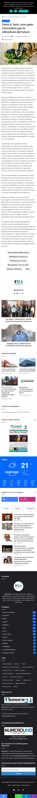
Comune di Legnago (19, 670)
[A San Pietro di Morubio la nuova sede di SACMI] (27, 362)
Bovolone (16, 664)
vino (28, 269)
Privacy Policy (16, 785)
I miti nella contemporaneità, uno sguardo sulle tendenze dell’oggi (24, 517)
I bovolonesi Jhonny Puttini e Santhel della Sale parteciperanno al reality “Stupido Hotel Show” (24, 560)
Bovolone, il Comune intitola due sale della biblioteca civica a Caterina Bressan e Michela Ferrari (23, 527)
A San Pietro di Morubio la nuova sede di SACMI (27, 370)
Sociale (5, 622)
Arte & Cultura (7, 634)
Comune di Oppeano (7, 673)
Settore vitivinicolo (15, 269)
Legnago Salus (27, 680)
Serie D (16, 686)
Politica (5, 637)
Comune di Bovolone (27, 667)
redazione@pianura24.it (8, 716)
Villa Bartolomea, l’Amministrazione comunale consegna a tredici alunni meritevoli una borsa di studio (24, 549)
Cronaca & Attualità (13, 17)
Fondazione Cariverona (18, 257)
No (16, 11)
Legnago (18, 680)
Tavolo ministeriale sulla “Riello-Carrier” (9, 370)
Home (5, 17)
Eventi (4, 631)
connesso (12, 412)
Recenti (17, 508)
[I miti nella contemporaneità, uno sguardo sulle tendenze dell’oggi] (7, 517)
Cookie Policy (26, 785)
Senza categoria (8, 640)
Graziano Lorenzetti (7, 680)
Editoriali (5, 643)
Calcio (23, 664)
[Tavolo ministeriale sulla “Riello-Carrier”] (10, 362)
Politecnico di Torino (18, 261)
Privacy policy (23, 11)
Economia (23, 17)
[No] (35, 7)
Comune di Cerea (7, 670)
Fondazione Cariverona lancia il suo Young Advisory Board (26, 390)
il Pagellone (6, 646)
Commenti (30, 508)
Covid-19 (4, 677)
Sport (4, 628)
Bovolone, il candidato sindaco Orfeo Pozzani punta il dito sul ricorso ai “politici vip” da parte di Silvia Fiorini (24, 538)
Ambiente (6, 625)
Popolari (6, 508)
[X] (20, 293)
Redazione (7, 36)
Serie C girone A (6, 686)
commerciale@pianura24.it (20, 738)
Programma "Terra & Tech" (19, 265)
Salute (4, 618)
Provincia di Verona (7, 683)
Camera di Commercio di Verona (10, 667)
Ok (11, 11)
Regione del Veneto (20, 683)
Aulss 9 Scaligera (7, 664)
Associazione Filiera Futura (19, 252)
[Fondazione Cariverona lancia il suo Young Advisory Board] (27, 380)
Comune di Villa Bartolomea (23, 673)
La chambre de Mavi (9, 649)
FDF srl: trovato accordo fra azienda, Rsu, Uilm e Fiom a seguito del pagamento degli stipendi (9, 391)
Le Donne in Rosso (8, 653)
